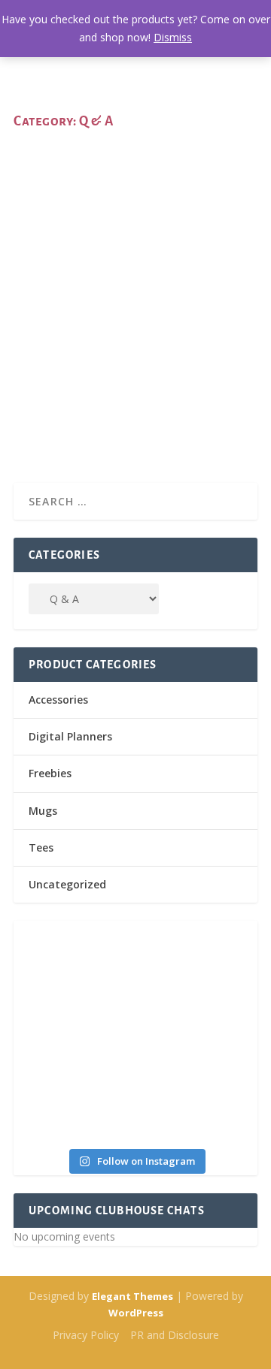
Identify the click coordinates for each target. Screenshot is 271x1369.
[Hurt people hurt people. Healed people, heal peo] (196, 1032)
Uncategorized (67, 884)
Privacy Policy (86, 1335)
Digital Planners (70, 736)
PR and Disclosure (174, 1335)
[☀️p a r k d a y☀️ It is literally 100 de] (196, 1102)
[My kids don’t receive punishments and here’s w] (74, 1032)
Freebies (50, 773)
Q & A (163, 326)
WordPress (135, 1312)
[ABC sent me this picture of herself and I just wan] (74, 963)
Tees (41, 847)
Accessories (58, 699)
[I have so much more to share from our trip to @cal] (196, 963)
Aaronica (60, 326)
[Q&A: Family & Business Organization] (135, 204)
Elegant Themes (132, 1296)
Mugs (43, 811)
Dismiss (173, 37)
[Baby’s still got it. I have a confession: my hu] (74, 1102)
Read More (64, 417)
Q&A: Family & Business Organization (103, 295)
